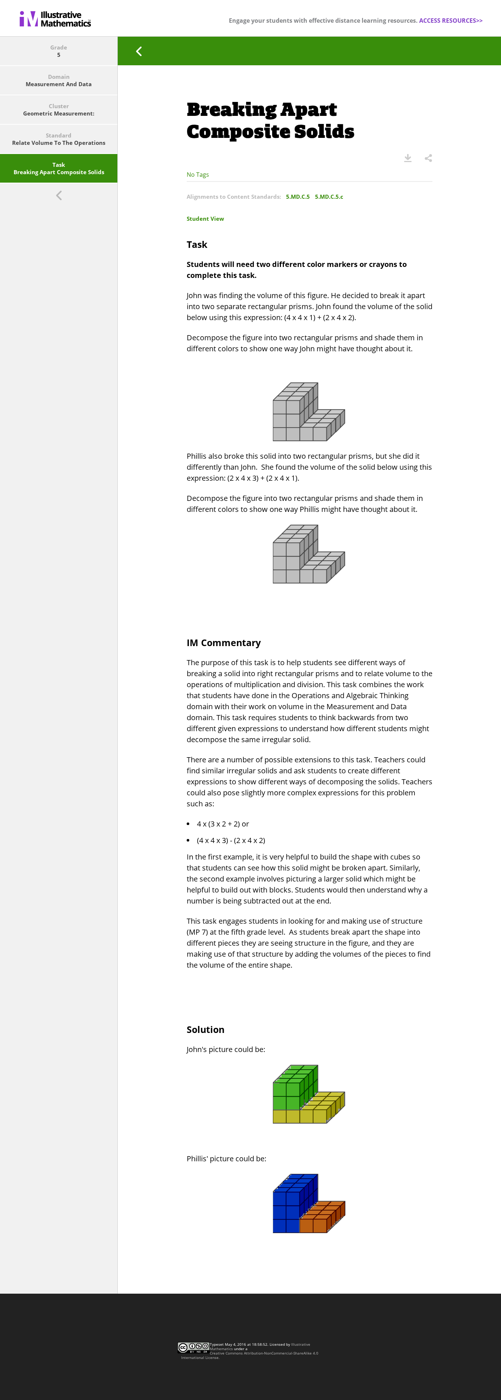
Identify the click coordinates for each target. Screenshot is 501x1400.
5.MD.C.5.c (329, 196)
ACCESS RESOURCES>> (451, 21)
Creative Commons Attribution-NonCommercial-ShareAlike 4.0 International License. (249, 1355)
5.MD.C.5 (298, 196)
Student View (205, 218)
